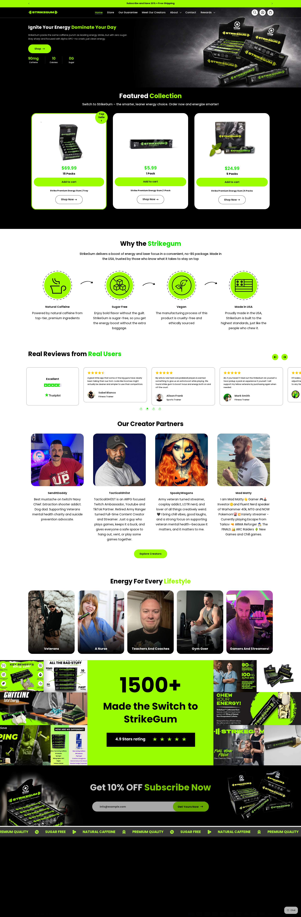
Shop (37, 48)
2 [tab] (147, 408)
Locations (152, 879)
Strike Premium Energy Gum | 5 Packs (232, 191)
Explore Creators (150, 554)
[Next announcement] (272, 3)
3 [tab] (153, 408)
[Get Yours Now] (91, 870)
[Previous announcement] (28, 3)
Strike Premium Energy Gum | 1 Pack (150, 190)
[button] (175, 12)
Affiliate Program (221, 873)
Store (149, 861)
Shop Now (67, 199)
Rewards (151, 890)
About (149, 873)
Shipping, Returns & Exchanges (230, 867)
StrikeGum (43, 910)
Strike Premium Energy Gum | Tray (69, 190)
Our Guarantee (155, 867)
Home (149, 856)
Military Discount (221, 879)
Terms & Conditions (223, 856)
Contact (151, 884)
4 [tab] (160, 408)
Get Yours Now (188, 805)
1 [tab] (141, 408)
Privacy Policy (219, 861)
